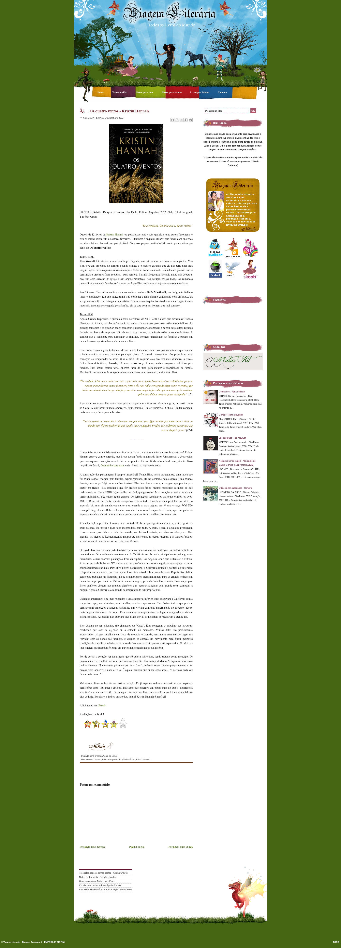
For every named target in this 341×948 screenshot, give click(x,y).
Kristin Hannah (115, 234)
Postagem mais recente (92, 846)
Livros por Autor (145, 92)
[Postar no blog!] (177, 120)
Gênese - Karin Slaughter (231, 415)
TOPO (336, 942)
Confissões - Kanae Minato (232, 391)
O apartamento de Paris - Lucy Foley (97, 881)
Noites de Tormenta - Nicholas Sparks (97, 877)
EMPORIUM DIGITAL (54, 942)
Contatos (222, 92)
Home (100, 92)
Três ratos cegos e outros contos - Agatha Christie (103, 873)
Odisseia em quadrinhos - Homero (235, 488)
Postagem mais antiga (181, 846)
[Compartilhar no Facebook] (186, 120)
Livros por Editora (200, 92)
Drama (97, 759)
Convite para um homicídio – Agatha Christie (100, 885)
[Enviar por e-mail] (172, 120)
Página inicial (136, 846)
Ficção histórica (127, 759)
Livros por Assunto (172, 92)
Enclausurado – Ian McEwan (232, 438)
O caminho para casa (112, 465)
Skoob (101, 705)
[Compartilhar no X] (182, 120)
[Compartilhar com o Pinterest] (191, 120)
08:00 (114, 756)
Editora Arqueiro (110, 759)
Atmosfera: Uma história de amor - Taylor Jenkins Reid (105, 889)
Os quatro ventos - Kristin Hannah (119, 111)
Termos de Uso (120, 92)
